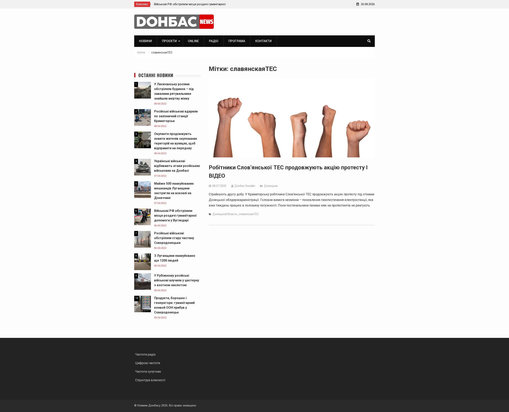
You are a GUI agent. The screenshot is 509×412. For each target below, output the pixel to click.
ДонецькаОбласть (225, 214)
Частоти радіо (145, 354)
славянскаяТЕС (248, 214)
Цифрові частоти (147, 363)
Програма (236, 41)
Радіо (213, 41)
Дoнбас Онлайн (244, 185)
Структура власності (150, 380)
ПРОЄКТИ (169, 41)
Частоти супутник (148, 371)
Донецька (271, 185)
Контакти (263, 41)
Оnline (193, 41)
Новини (145, 41)
